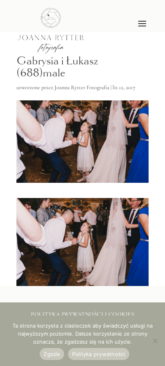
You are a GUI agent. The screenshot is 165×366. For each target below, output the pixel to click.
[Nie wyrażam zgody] (155, 341)
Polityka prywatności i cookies (82, 314)
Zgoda (52, 354)
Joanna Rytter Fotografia (81, 87)
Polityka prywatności (98, 354)
